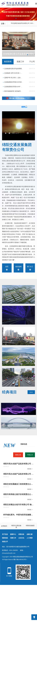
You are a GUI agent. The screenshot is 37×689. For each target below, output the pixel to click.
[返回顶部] (34, 617)
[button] (14, 18)
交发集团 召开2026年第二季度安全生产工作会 (13, 73)
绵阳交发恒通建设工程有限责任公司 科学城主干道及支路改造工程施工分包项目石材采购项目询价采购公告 (18, 484)
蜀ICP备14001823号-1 (20, 559)
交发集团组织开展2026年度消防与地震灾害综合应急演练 (13, 82)
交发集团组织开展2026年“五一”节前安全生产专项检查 (13, 86)
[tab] (8, 61)
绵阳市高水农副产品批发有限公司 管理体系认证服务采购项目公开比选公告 (18, 464)
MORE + (30, 469)
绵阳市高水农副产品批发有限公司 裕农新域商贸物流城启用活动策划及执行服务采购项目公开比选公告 (18, 474)
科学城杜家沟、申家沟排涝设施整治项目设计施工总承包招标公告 (18, 515)
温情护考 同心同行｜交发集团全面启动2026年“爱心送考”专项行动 (13, 77)
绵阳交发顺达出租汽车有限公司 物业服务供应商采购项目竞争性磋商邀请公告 (18, 505)
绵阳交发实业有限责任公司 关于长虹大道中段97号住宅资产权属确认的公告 (24, 23)
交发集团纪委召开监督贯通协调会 (13, 68)
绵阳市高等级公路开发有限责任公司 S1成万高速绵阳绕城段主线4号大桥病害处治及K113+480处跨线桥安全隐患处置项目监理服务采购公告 (18, 494)
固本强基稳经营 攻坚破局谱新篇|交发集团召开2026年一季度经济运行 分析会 (13, 91)
